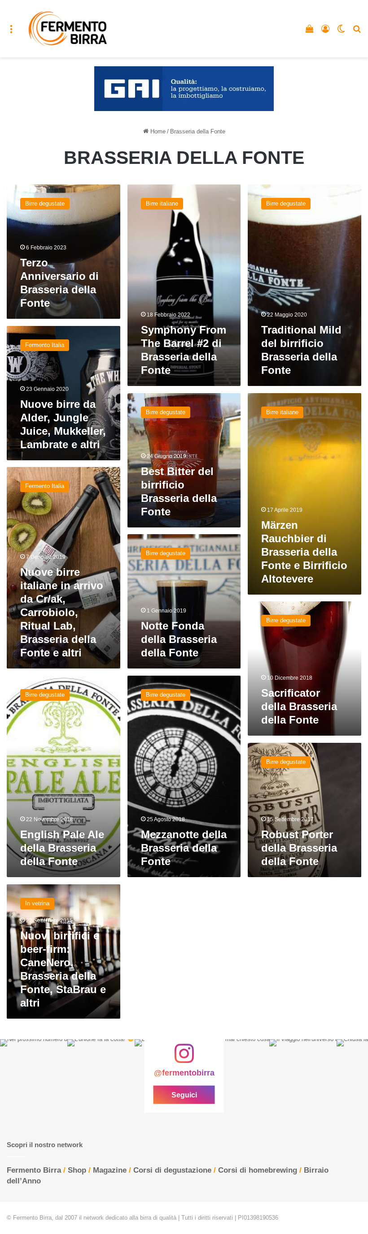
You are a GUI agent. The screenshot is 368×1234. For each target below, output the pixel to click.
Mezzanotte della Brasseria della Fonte (184, 847)
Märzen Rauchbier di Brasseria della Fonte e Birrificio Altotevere (304, 552)
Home (157, 131)
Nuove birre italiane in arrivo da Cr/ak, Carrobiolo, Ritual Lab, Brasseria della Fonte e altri (61, 612)
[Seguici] (184, 1058)
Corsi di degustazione (172, 1170)
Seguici (184, 1094)
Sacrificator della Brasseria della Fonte (299, 706)
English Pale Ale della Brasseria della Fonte (62, 847)
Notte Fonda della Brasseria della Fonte (179, 639)
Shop (77, 1170)
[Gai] (184, 88)
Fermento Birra (34, 1170)
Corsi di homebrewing (257, 1170)
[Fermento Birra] (68, 28)
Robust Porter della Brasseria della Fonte (299, 847)
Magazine (110, 1170)
